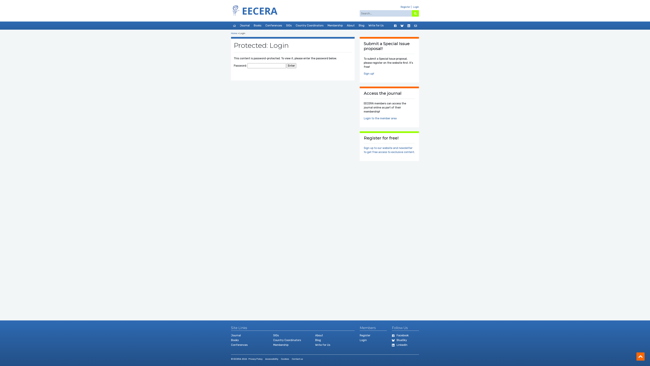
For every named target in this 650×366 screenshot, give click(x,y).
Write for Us (376, 25)
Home (234, 33)
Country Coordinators (309, 25)
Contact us (297, 359)
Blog (361, 25)
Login (416, 7)
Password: (240, 65)
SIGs (289, 25)
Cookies (285, 359)
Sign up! (369, 73)
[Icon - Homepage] (234, 26)
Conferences (273, 25)
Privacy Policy (255, 359)
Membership (335, 25)
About (351, 25)
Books (257, 25)
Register (405, 7)
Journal (245, 25)
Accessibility (271, 359)
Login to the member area (380, 118)
